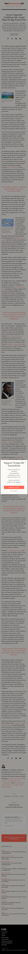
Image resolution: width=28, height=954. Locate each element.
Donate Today (14, 487)
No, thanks (14, 491)
